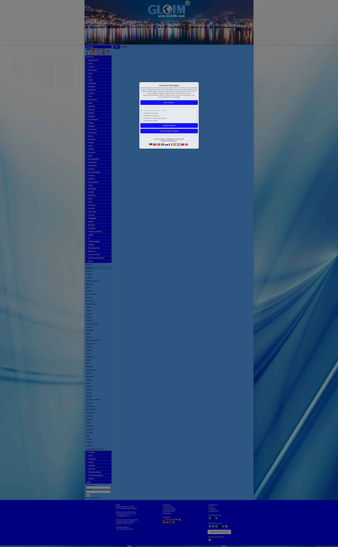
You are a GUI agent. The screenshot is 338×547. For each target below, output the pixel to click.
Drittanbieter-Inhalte (151, 121)
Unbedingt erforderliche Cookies (155, 111)
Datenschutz (170, 139)
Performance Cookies (151, 116)
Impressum (180, 139)
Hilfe (178, 97)
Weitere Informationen (169, 141)
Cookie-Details (159, 139)
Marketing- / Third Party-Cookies (155, 118)
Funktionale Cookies (151, 113)
